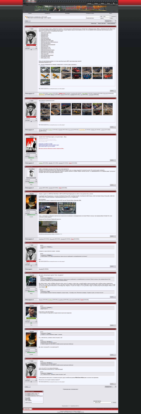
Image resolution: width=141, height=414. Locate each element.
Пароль (101, 18)
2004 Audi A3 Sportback (46, 32)
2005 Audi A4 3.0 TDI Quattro (47, 51)
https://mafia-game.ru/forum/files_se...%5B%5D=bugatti (51, 369)
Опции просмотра (111, 23)
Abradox (40, 129)
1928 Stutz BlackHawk (46, 39)
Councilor (31, 216)
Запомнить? (113, 16)
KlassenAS (105, 93)
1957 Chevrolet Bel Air (45, 43)
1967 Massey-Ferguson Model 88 (48, 44)
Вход (108, 3)
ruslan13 (62, 94)
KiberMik (95, 93)
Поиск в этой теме (101, 23)
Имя (101, 16)
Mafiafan (52, 94)
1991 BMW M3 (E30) (45, 56)
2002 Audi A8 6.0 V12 (45, 47)
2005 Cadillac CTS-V (45, 57)
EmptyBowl (73, 93)
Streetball (72, 94)
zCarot (79, 412)
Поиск (110, 13)
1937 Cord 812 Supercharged (47, 55)
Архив (113, 408)
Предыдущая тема (66, 389)
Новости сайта (44, 16)
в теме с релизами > (72, 64)
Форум (96, 3)
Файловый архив (92, 28)
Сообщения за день (90, 13)
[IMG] (26, 399)
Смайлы (26, 398)
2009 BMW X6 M (44, 35)
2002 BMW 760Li (44, 45)
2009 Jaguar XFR (44, 53)
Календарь (67, 13)
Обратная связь (100, 408)
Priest (31, 159)
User (81, 94)
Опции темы (93, 23)
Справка (30, 13)
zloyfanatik (91, 94)
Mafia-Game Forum (30, 16)
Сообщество (47, 13)
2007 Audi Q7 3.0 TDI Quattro (47, 52)
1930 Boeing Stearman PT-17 (45, 62)
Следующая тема (74, 389)
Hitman (31, 293)
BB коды (26, 397)
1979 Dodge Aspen (45, 38)
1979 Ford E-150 (44, 34)
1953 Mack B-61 (44, 36)
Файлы (102, 3)
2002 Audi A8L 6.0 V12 (46, 48)
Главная (89, 3)
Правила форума (28, 402)
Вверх (116, 408)
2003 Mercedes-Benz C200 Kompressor (49, 42)
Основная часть (38, 16)
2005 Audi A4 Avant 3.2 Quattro (47, 49)
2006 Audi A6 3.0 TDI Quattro (47, 40)
